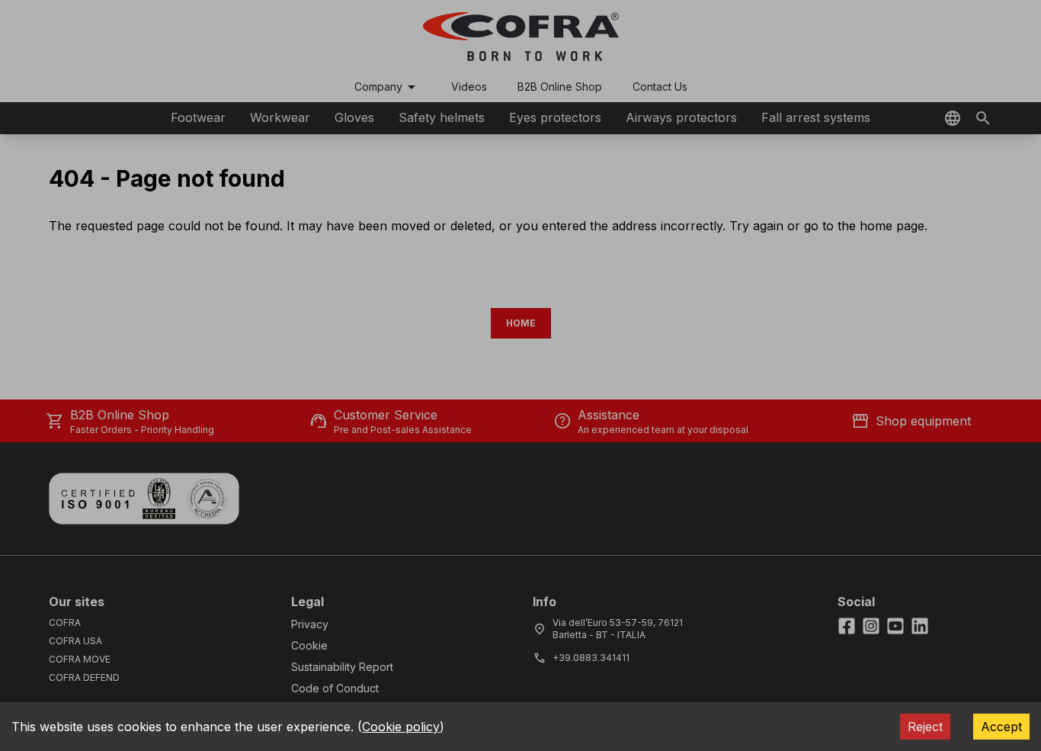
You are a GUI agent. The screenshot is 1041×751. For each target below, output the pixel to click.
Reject (925, 726)
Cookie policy (401, 726)
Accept (1001, 726)
